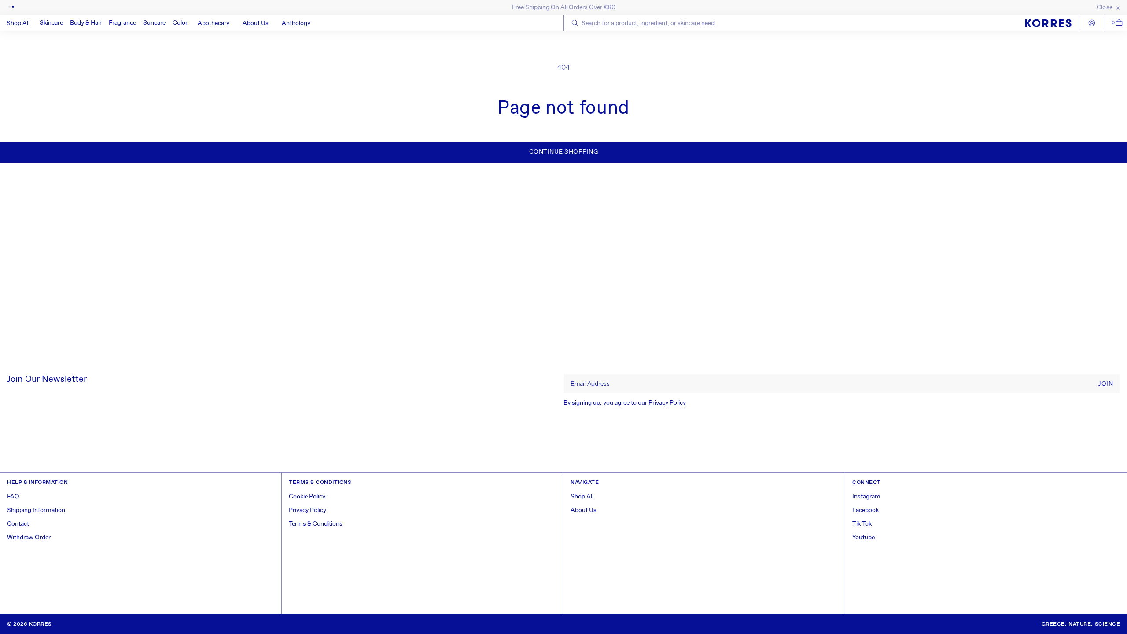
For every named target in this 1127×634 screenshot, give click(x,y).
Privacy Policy (667, 403)
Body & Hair (86, 22)
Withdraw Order (29, 538)
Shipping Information (36, 510)
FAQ (13, 497)
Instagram (866, 497)
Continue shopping (563, 152)
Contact (18, 524)
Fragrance (122, 22)
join (1105, 384)
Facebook (865, 510)
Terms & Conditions (316, 524)
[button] (51, 23)
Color (180, 22)
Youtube (863, 538)
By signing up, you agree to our (625, 403)
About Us (584, 510)
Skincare (51, 23)
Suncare (154, 22)
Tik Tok (862, 524)
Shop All (582, 497)
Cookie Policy (307, 497)
